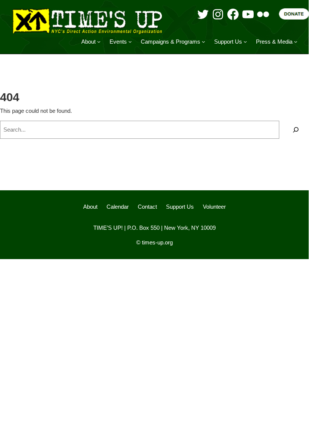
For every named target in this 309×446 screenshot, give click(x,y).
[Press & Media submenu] (295, 41)
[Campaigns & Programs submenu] (203, 41)
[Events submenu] (130, 41)
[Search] (296, 130)
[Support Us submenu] (245, 41)
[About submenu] (98, 41)
